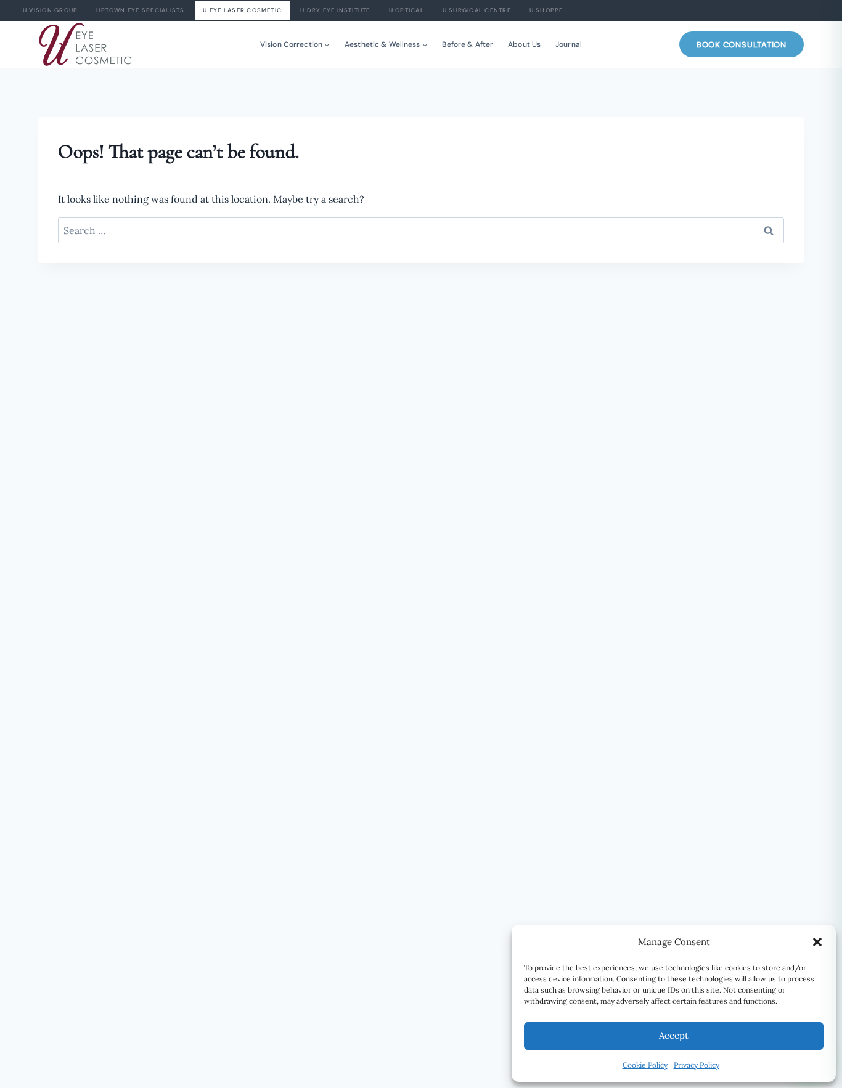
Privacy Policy (696, 1065)
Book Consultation (742, 44)
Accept (674, 1035)
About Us (524, 44)
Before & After (467, 44)
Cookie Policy (645, 1065)
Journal (568, 44)
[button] (817, 942)
